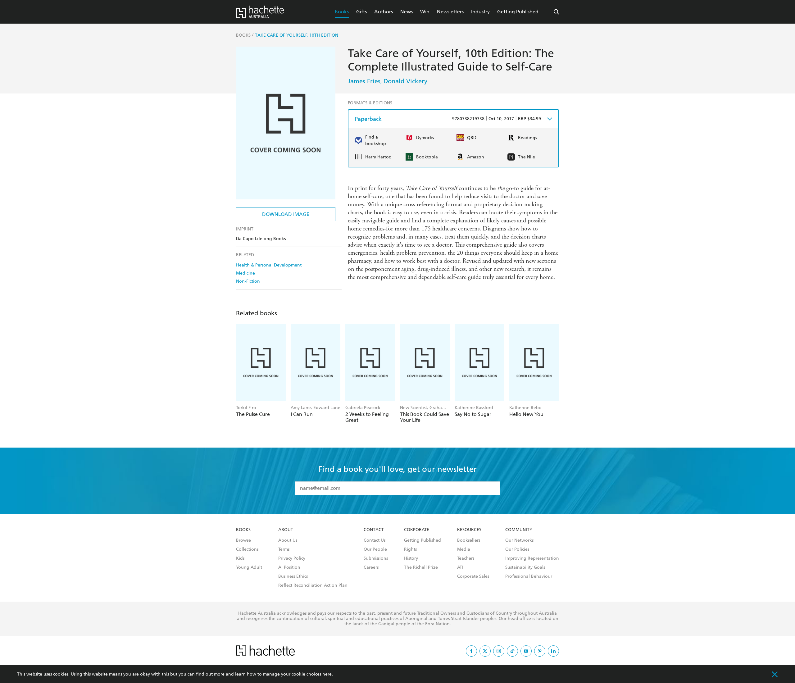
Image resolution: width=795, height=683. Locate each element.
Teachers (465, 558)
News (406, 12)
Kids (240, 558)
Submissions (376, 558)
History (411, 558)
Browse (243, 540)
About (285, 530)
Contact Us (374, 540)
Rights (410, 549)
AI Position (289, 567)
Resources (469, 530)
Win (424, 12)
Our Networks (519, 540)
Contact (374, 530)
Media (463, 549)
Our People (375, 549)
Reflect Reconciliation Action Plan (313, 585)
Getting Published (517, 12)
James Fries (364, 81)
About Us (287, 540)
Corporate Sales (473, 576)
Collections (247, 549)
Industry (480, 12)
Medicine (245, 273)
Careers (371, 567)
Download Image (285, 214)
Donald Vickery (405, 81)
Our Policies (517, 549)
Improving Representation (532, 558)
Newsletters (450, 12)
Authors (383, 12)
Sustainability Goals (525, 567)
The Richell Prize (421, 567)
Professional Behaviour (528, 576)
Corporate (416, 530)
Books (342, 12)
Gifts (361, 12)
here (327, 674)
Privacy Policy (291, 558)
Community (518, 530)
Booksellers (468, 540)
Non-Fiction (248, 281)
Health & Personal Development (269, 265)
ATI (460, 567)
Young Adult (249, 567)
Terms (283, 549)
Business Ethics (293, 576)
